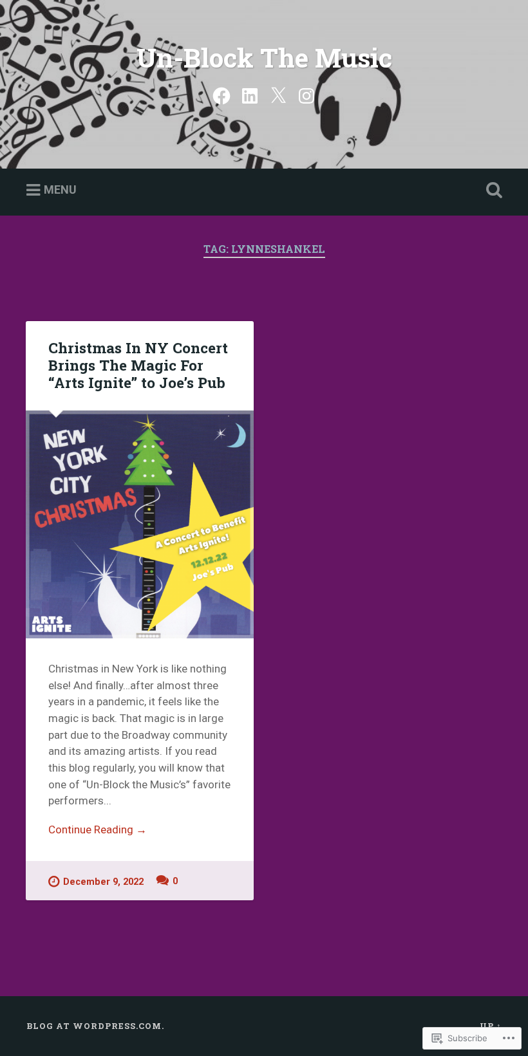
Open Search (491, 190)
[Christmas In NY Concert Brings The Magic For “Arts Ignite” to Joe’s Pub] (140, 524)
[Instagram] (306, 94)
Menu (60, 189)
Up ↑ (491, 1026)
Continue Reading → (97, 829)
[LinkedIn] (250, 94)
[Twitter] (278, 94)
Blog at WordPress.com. (95, 1026)
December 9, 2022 (103, 881)
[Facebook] (221, 94)
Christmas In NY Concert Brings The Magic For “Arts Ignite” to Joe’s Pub (138, 365)
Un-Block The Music (264, 58)
